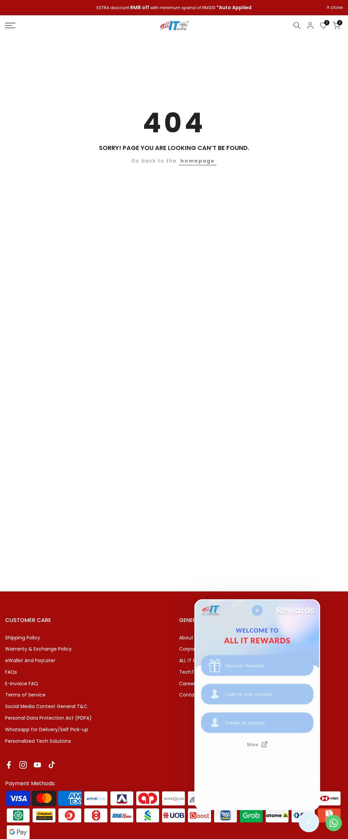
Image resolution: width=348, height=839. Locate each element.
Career (187, 683)
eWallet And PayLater (30, 660)
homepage (197, 160)
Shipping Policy (22, 637)
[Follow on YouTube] (37, 765)
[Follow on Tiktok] (51, 765)
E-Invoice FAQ (21, 683)
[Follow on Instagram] (23, 765)
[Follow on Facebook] (9, 765)
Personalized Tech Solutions (38, 741)
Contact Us (192, 694)
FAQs (11, 672)
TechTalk (190, 672)
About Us (189, 637)
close (14, 7)
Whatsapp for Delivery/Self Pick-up (46, 729)
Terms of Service (25, 694)
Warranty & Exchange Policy (38, 648)
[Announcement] (174, 8)
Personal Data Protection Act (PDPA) (48, 718)
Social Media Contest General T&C (46, 706)
